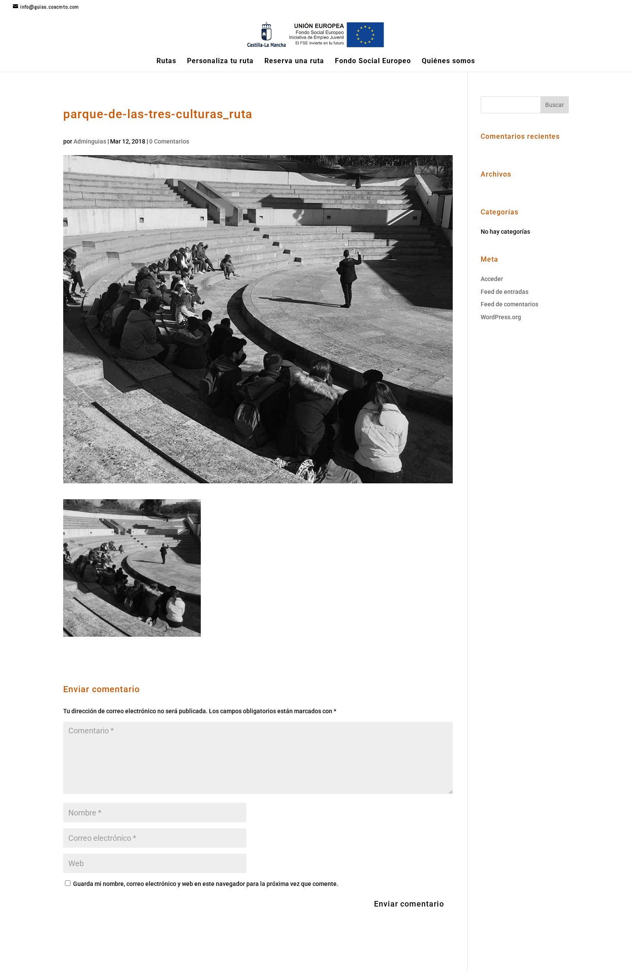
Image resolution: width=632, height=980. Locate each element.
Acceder (492, 278)
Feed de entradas (504, 291)
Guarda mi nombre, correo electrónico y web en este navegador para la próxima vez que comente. (205, 883)
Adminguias (90, 141)
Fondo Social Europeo (373, 61)
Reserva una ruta (294, 61)
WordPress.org (501, 317)
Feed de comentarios (509, 304)
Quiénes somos (448, 61)
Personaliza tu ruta (220, 61)
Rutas (166, 61)
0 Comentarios (169, 141)
